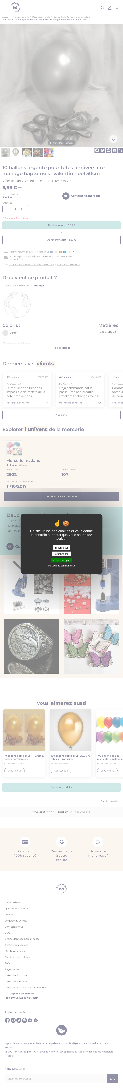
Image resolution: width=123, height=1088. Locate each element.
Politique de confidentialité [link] (61, 565)
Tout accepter (62, 560)
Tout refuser (61, 547)
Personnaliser (61, 553)
